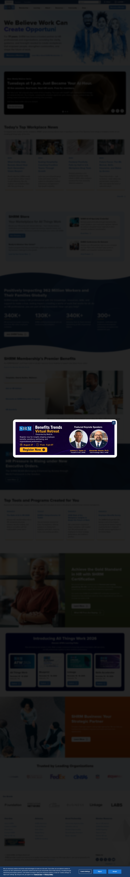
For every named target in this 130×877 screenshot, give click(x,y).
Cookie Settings (85, 871)
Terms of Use (38, 874)
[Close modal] (114, 423)
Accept (115, 871)
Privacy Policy (49, 874)
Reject (100, 871)
